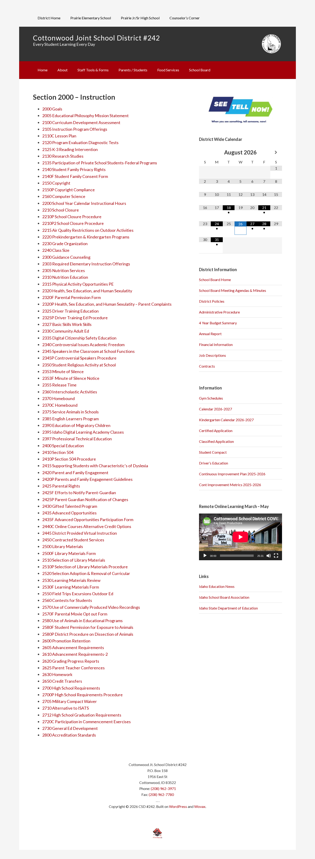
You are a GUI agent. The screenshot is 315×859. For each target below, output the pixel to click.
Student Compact (213, 452)
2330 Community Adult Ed (65, 331)
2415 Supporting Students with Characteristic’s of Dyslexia (95, 465)
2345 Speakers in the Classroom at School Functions (88, 351)
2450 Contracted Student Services (73, 539)
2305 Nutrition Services (63, 270)
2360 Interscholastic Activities (69, 391)
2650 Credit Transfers (62, 681)
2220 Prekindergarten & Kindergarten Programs (85, 236)
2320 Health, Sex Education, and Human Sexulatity (87, 290)
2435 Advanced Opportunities (69, 512)
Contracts (207, 366)
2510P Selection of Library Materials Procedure (85, 566)
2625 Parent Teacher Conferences (73, 667)
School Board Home (215, 279)
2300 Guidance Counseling (66, 257)
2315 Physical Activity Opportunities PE (78, 284)
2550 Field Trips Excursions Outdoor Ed (77, 593)
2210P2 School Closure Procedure (73, 223)
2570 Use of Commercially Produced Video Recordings (91, 607)
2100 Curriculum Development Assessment (81, 122)
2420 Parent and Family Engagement (75, 472)
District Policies (211, 301)
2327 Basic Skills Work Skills (67, 324)
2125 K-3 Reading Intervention (70, 149)
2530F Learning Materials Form (70, 586)
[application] (240, 537)
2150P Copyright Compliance (68, 189)
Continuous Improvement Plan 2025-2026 (232, 474)
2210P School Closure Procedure (71, 216)
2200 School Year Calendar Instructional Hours (84, 203)
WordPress (178, 806)
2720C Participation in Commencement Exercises (86, 721)
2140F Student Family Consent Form (75, 176)
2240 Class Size (55, 250)
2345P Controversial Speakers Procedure (79, 357)
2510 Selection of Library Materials (73, 560)
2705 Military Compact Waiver (69, 701)
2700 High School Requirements (71, 688)
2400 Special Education (63, 445)
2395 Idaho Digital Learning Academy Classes (83, 432)
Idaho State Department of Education (228, 608)
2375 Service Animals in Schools (70, 411)
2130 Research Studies (62, 156)
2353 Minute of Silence (63, 371)
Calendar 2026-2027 (215, 409)
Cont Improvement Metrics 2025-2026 (230, 484)
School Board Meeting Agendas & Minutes (232, 290)
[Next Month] (276, 152)
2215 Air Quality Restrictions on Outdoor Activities (88, 230)
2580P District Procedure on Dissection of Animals (87, 634)
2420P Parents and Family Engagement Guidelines (87, 479)
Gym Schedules (211, 398)
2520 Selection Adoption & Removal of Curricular (86, 573)
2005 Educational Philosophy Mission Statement (85, 115)
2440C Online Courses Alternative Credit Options (86, 526)
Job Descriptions (212, 355)
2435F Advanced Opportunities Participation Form (87, 519)
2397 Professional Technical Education (77, 438)
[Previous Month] (205, 152)
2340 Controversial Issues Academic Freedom (83, 344)
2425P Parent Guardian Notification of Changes (85, 499)
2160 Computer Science (63, 196)
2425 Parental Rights (61, 485)
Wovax (199, 806)
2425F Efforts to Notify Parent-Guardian (79, 492)
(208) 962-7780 (161, 794)
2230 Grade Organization (65, 243)
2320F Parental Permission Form (71, 297)
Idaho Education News (217, 586)
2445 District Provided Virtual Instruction (79, 533)
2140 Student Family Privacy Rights (74, 169)
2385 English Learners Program (70, 418)
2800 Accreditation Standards (69, 734)
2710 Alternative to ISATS (65, 708)
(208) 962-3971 (163, 788)
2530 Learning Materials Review (71, 580)
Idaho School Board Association (224, 597)
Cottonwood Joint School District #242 (96, 38)
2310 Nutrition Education (65, 277)
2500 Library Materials (62, 546)
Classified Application (216, 441)
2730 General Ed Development (70, 728)
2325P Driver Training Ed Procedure (75, 317)
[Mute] (268, 555)
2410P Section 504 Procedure (69, 458)
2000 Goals (52, 108)
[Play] (205, 555)
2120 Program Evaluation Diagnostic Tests (80, 142)
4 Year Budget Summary (218, 323)
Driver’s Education (213, 463)
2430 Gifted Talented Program (69, 506)
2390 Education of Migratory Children (76, 425)
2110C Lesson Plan (59, 135)
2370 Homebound (58, 398)
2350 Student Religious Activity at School (79, 364)
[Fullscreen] (276, 555)
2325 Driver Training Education (70, 310)
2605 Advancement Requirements (73, 647)
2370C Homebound (59, 405)
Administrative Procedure (219, 312)
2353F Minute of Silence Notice (70, 378)
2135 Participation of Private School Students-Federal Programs (99, 162)
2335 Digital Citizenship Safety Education (79, 337)
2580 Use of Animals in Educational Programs (82, 620)
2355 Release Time (59, 384)
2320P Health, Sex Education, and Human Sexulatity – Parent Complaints (107, 304)
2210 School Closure (60, 209)
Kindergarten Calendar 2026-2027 (226, 420)
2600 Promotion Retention (66, 640)
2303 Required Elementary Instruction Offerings (86, 263)
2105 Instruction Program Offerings (74, 129)
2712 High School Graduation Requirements (81, 714)
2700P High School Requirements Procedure (82, 694)
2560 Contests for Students (67, 600)
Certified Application (215, 430)
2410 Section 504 (57, 452)
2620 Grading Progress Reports (70, 661)
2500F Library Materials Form (69, 553)
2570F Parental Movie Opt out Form (74, 613)
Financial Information (216, 344)
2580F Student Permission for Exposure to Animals (87, 627)
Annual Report (210, 333)
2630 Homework (57, 674)
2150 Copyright (56, 183)
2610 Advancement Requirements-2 (75, 654)
